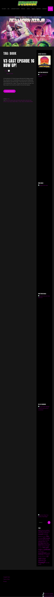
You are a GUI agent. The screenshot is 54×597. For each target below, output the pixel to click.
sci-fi (39, 551)
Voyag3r (42, 562)
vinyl (45, 560)
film (47, 536)
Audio (28, 8)
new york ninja (28, 100)
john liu (44, 540)
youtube (39, 564)
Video (33, 8)
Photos (38, 8)
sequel (10, 101)
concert (40, 534)
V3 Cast (4, 8)
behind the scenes (9, 100)
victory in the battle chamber (27, 101)
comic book (18, 100)
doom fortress (43, 536)
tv (45, 556)
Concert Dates (15, 8)
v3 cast (19, 101)
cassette (40, 531)
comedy (41, 532)
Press (6, 71)
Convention (46, 534)
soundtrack (42, 553)
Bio (8, 8)
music (47, 546)
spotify (48, 553)
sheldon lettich (15, 101)
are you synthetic (45, 530)
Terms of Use (6, 579)
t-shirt (45, 554)
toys (40, 556)
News (8, 98)
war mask (47, 562)
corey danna (22, 100)
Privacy (5, 581)
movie (45, 544)
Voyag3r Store (6, 577)
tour (39, 556)
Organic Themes (29, 593)
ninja (43, 549)
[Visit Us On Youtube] (48, 593)
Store (50, 8)
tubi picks (43, 556)
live (44, 541)
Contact (44, 8)
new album (40, 547)
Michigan (40, 543)
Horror (40, 540)
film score (46, 538)
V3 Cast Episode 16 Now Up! (18, 63)
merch (46, 541)
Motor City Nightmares (43, 544)
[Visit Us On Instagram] (48, 595)
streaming (40, 554)
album (39, 530)
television (48, 554)
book (14, 100)
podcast (5, 101)
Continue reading (10, 92)
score (42, 551)
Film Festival (40, 538)
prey (8, 101)
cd (43, 531)
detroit (39, 536)
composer (46, 532)
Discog (23, 8)
